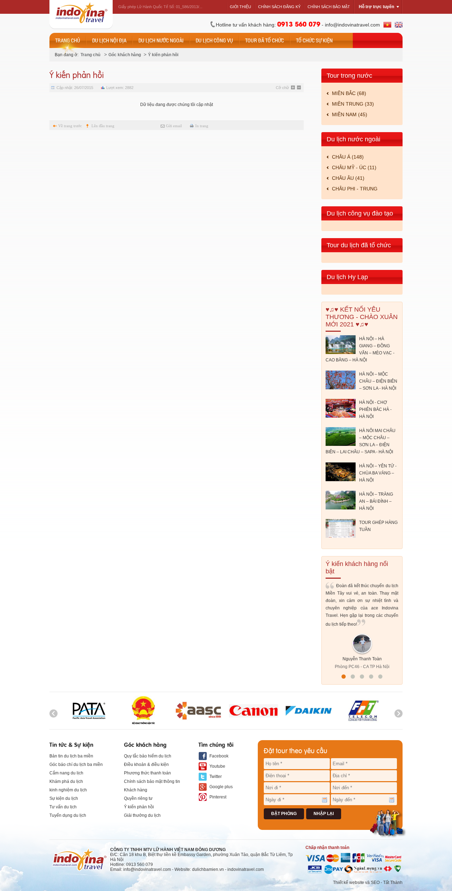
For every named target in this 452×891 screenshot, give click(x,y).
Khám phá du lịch (66, 781)
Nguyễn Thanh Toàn (362, 658)
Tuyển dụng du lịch (67, 815)
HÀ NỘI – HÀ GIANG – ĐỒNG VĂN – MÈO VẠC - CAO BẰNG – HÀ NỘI (360, 349)
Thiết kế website (348, 882)
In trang (201, 126)
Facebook (218, 756)
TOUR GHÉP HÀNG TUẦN (378, 526)
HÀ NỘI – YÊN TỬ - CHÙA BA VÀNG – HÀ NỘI (378, 473)
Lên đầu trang (102, 126)
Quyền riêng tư (138, 798)
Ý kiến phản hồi (163, 54)
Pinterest (217, 797)
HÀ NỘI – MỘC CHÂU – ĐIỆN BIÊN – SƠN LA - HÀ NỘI (378, 381)
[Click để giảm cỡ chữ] (299, 87)
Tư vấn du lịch (63, 806)
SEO (375, 882)
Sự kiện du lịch (63, 798)
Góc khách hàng (124, 54)
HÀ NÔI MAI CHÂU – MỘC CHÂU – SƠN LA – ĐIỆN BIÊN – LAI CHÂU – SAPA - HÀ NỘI (361, 441)
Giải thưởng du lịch (142, 815)
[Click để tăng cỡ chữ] (293, 87)
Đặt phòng (284, 813)
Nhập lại (324, 813)
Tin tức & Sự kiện (71, 744)
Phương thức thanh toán (147, 773)
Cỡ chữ (282, 87)
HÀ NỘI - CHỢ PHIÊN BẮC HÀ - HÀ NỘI (375, 409)
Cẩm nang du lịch (66, 773)
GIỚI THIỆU (240, 7)
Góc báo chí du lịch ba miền (76, 764)
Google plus (221, 786)
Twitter (215, 776)
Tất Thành (393, 882)
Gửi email (174, 126)
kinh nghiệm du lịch (68, 789)
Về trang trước (70, 126)
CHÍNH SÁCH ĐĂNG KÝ (279, 7)
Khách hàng (135, 789)
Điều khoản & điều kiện (146, 764)
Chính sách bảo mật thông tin (152, 781)
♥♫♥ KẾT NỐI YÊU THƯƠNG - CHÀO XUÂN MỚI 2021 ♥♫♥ (362, 317)
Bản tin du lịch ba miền (71, 756)
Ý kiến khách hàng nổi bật (357, 567)
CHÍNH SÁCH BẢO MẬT (329, 7)
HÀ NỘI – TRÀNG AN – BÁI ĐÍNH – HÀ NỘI (376, 501)
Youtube (217, 766)
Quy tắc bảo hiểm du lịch (147, 756)
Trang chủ (90, 54)
